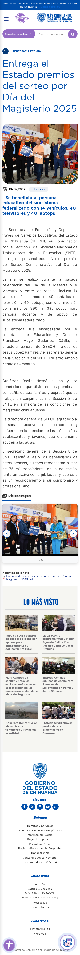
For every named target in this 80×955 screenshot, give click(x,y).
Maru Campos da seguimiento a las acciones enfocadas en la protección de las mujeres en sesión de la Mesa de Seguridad (21, 686)
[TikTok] (55, 807)
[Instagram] (40, 807)
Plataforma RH (40, 928)
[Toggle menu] (6, 19)
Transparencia (40, 852)
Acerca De (40, 902)
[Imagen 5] (47, 551)
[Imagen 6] (51, 551)
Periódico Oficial (40, 843)
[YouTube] (48, 807)
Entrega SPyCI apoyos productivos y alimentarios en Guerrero (57, 728)
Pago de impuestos (40, 839)
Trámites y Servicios (40, 825)
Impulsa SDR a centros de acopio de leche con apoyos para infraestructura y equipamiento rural (21, 642)
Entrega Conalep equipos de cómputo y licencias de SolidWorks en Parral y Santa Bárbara (57, 684)
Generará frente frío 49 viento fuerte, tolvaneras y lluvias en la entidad (21, 728)
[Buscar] (73, 34)
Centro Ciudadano (40, 888)
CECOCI (40, 883)
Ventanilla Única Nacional (40, 857)
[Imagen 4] (42, 551)
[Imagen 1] (28, 551)
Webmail (40, 933)
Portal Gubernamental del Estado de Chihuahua (22, 16)
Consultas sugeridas (16, 34)
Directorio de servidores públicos (40, 830)
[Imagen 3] (37, 551)
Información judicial (40, 834)
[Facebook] (24, 807)
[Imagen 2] (33, 551)
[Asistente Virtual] (67, 942)
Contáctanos (40, 906)
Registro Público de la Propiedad (40, 848)
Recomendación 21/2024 (40, 861)
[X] (32, 807)
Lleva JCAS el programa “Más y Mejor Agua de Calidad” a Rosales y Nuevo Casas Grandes (58, 642)
